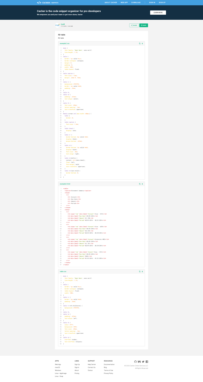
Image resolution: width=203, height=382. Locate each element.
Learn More (158, 13)
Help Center (92, 364)
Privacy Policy (108, 373)
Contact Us (91, 367)
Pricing (77, 373)
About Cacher (111, 2)
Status (90, 370)
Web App (124, 2)
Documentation (109, 364)
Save (143, 25)
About (77, 370)
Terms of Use (108, 370)
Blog (105, 367)
